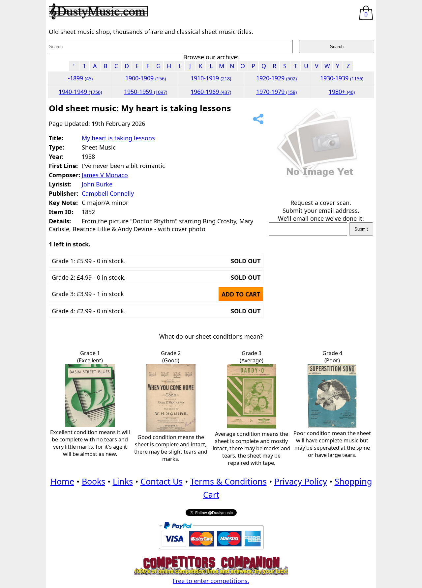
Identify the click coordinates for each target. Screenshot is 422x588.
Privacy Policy (300, 481)
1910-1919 (211, 78)
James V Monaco (105, 175)
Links (123, 481)
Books (93, 481)
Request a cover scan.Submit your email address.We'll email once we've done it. (321, 210)
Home (62, 481)
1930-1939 (341, 78)
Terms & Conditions (228, 481)
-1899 (80, 78)
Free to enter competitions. (211, 581)
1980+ (342, 92)
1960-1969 (211, 92)
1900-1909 (145, 78)
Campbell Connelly (108, 193)
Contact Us (161, 481)
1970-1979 (276, 92)
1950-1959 (145, 92)
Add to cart (241, 294)
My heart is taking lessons (118, 138)
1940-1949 (80, 92)
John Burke (97, 184)
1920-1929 (276, 78)
